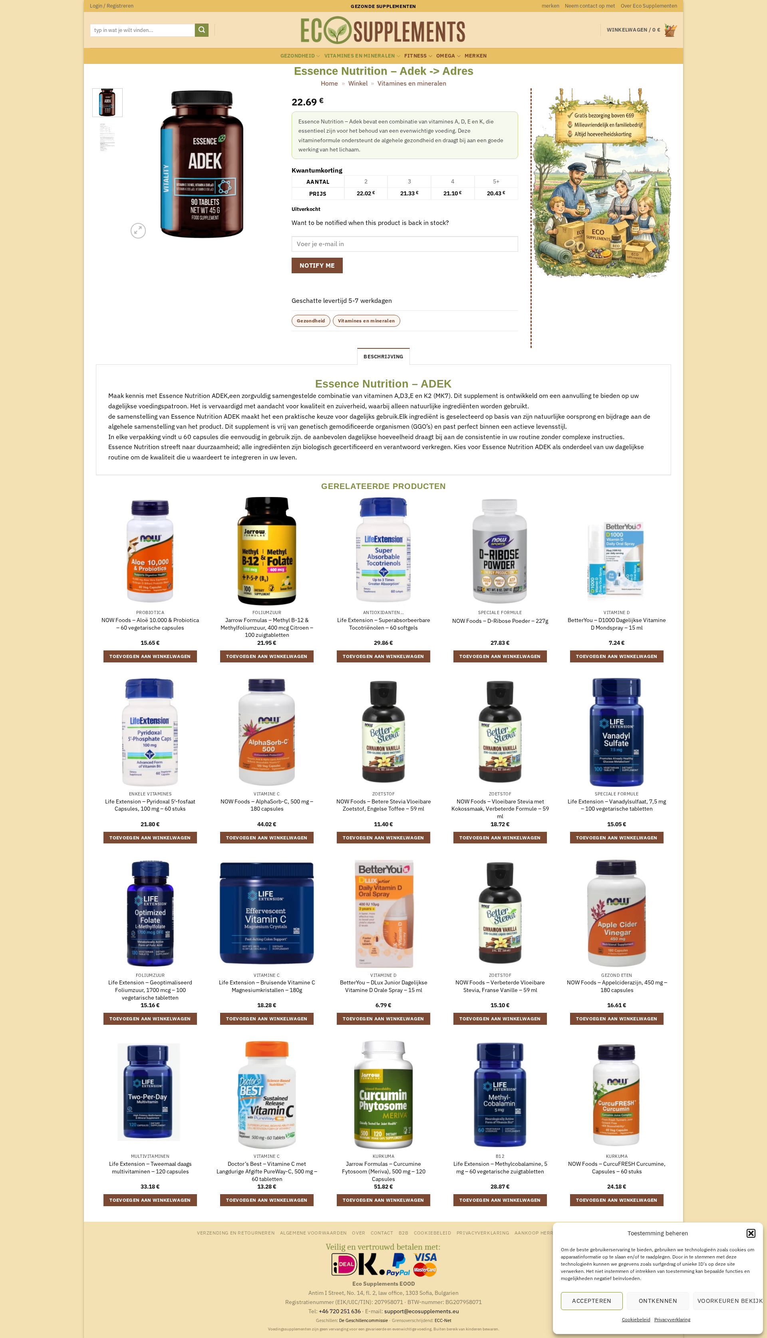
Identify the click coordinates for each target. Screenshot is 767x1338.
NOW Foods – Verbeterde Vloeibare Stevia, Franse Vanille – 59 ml (500, 986)
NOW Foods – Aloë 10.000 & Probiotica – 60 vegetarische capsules (150, 623)
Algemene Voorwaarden (313, 1232)
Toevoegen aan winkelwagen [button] (150, 656)
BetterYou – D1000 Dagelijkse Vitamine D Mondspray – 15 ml (617, 623)
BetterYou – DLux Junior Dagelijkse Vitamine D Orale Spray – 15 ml (383, 986)
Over (358, 1232)
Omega (445, 55)
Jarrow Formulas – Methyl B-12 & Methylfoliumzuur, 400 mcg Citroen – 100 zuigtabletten (267, 627)
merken (550, 5)
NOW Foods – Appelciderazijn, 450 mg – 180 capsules (617, 986)
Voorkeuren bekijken (726, 1300)
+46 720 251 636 (340, 1311)
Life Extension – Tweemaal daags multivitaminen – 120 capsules (150, 1167)
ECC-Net (443, 1320)
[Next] (266, 164)
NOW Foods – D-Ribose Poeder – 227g (500, 620)
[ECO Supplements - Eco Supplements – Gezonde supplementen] (383, 30)
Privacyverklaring (672, 1319)
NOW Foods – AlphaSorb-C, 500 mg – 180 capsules (267, 805)
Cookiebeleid (636, 1319)
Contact (382, 1232)
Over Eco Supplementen (649, 5)
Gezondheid (297, 55)
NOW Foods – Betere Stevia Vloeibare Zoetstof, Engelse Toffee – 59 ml (383, 805)
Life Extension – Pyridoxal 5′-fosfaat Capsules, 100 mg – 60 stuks (150, 805)
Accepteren (592, 1300)
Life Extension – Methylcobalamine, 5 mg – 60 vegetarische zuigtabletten (500, 1167)
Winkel (358, 83)
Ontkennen (658, 1300)
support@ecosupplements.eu (421, 1311)
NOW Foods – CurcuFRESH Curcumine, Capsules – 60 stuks (617, 1167)
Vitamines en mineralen (359, 55)
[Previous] (141, 164)
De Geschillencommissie (363, 1320)
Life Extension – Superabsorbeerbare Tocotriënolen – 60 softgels (383, 623)
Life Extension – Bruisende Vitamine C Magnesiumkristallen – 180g (267, 986)
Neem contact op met (590, 5)
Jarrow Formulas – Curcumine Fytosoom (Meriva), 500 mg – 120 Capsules (383, 1171)
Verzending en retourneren (235, 1232)
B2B (404, 1232)
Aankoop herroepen (542, 1232)
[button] (751, 1233)
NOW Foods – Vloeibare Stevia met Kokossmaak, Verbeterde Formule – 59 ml (500, 809)
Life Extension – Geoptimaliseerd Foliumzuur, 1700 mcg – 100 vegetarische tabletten (150, 990)
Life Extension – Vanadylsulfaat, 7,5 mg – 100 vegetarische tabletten (617, 805)
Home (329, 83)
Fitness (415, 55)
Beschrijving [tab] (383, 356)
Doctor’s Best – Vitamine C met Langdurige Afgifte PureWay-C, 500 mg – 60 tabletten (267, 1171)
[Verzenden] (202, 30)
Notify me (317, 265)
